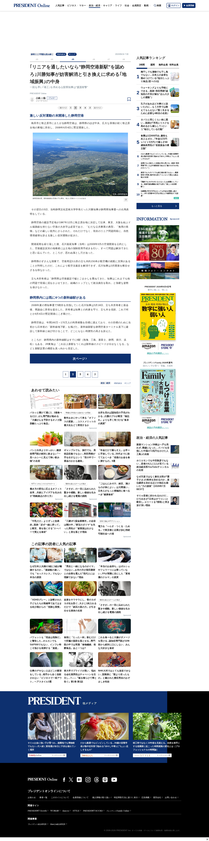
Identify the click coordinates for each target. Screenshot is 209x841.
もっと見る (156, 206)
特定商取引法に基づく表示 (126, 797)
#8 (124, 59)
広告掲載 (145, 797)
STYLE (76, 811)
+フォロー (52, 98)
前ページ (63, 108)
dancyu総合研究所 (57, 824)
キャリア (107, 5)
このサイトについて (60, 797)
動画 (146, 5)
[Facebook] (64, 780)
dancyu (65, 811)
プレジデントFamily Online (117, 811)
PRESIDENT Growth (37, 811)
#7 (109, 59)
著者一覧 (43, 797)
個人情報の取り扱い (101, 797)
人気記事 (59, 5)
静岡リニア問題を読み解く (42, 54)
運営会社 (157, 797)
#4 (52, 59)
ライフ (118, 5)
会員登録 (190, 5)
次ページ (97, 108)
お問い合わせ (171, 797)
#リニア (72, 54)
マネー (82, 5)
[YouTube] (114, 780)
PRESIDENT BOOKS (93, 811)
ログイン (175, 5)
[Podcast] (105, 779)
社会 (127, 5)
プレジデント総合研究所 (37, 824)
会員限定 (136, 5)
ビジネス (71, 5)
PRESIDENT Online (38, 93)
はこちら (158, 353)
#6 (94, 59)
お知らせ (32, 797)
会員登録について (81, 797)
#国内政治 (61, 54)
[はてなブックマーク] (79, 779)
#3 (37, 59)
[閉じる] (207, 839)
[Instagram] (88, 779)
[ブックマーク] (129, 99)
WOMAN (54, 811)
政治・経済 (94, 5)
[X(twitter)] (71, 780)
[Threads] (96, 779)
